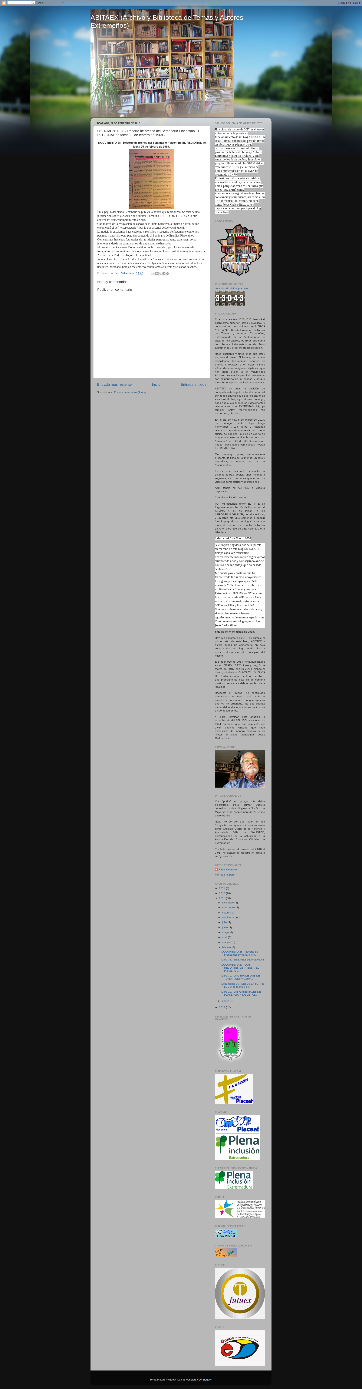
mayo (225, 932)
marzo (226, 942)
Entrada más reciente (114, 384)
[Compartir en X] (160, 273)
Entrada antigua (193, 384)
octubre (227, 912)
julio (225, 922)
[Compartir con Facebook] (164, 273)
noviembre (228, 907)
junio (225, 927)
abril (225, 937)
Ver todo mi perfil (225, 874)
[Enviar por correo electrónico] (153, 273)
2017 (222, 888)
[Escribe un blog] (157, 273)
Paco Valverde (228, 869)
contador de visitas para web (232, 288)
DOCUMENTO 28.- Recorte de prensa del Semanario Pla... (239, 953)
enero (226, 1001)
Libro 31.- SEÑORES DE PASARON (242, 959)
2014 (222, 1007)
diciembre (228, 902)
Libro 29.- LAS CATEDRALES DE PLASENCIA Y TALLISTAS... (241, 993)
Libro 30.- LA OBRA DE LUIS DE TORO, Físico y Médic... (240, 977)
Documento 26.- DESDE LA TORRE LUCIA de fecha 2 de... (242, 985)
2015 (222, 898)
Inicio (156, 384)
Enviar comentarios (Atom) (130, 392)
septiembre (229, 917)
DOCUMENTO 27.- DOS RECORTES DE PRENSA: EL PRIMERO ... (240, 967)
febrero (227, 947)
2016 (222, 893)
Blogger (207, 1379)
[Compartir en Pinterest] (167, 273)
